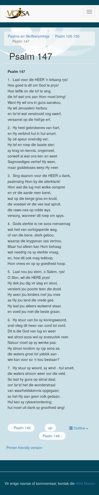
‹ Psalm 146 (21, 427)
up (50, 427)
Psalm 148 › (52, 435)
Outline (79, 427)
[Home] (17, 13)
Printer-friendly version (24, 447)
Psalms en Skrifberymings (29, 36)
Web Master (85, 483)
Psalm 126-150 (67, 36)
